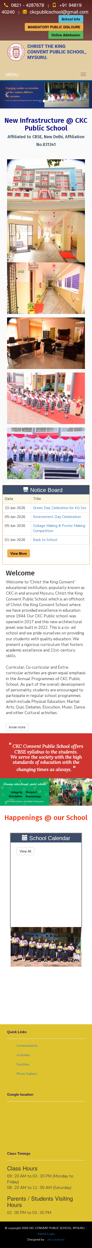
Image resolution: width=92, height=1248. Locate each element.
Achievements (27, 1045)
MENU (12, 74)
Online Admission (65, 35)
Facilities (23, 1064)
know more (17, 727)
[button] (7, 94)
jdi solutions (56, 1239)
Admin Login (46, 1234)
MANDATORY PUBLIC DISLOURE (54, 27)
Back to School (45, 539)
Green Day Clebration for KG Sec (60, 508)
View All (25, 851)
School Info (71, 19)
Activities (23, 1055)
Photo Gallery (27, 1074)
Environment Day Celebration (57, 516)
